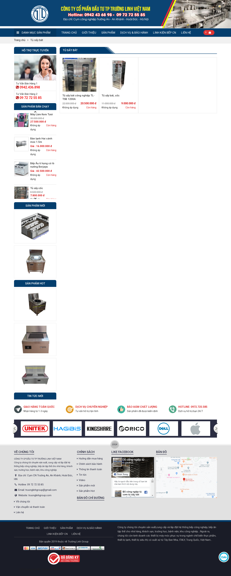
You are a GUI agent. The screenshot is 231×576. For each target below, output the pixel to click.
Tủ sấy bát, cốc (111, 95)
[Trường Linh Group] (115, 14)
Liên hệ (186, 32)
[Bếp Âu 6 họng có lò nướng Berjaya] (21, 169)
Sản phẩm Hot (87, 490)
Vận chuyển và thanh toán (30, 506)
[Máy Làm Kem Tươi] (21, 120)
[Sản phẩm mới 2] (35, 261)
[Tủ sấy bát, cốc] (118, 74)
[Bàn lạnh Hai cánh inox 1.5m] (21, 144)
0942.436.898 (30, 87)
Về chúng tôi (23, 501)
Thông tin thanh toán (90, 469)
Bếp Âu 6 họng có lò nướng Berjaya (42, 165)
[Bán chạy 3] (35, 374)
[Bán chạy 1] (35, 304)
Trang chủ (69, 32)
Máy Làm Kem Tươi (41, 114)
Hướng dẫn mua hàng (91, 458)
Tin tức (83, 474)
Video (82, 480)
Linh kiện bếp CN (164, 32)
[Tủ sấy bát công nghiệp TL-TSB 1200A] (79, 74)
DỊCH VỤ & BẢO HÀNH (134, 32)
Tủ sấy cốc (36, 188)
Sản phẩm (108, 32)
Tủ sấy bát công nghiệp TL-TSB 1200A (78, 97)
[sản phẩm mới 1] (35, 226)
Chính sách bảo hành (90, 463)
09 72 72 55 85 (31, 98)
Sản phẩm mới (87, 485)
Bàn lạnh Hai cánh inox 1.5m (41, 140)
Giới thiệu (89, 32)
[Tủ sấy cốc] (21, 194)
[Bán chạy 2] (35, 339)
